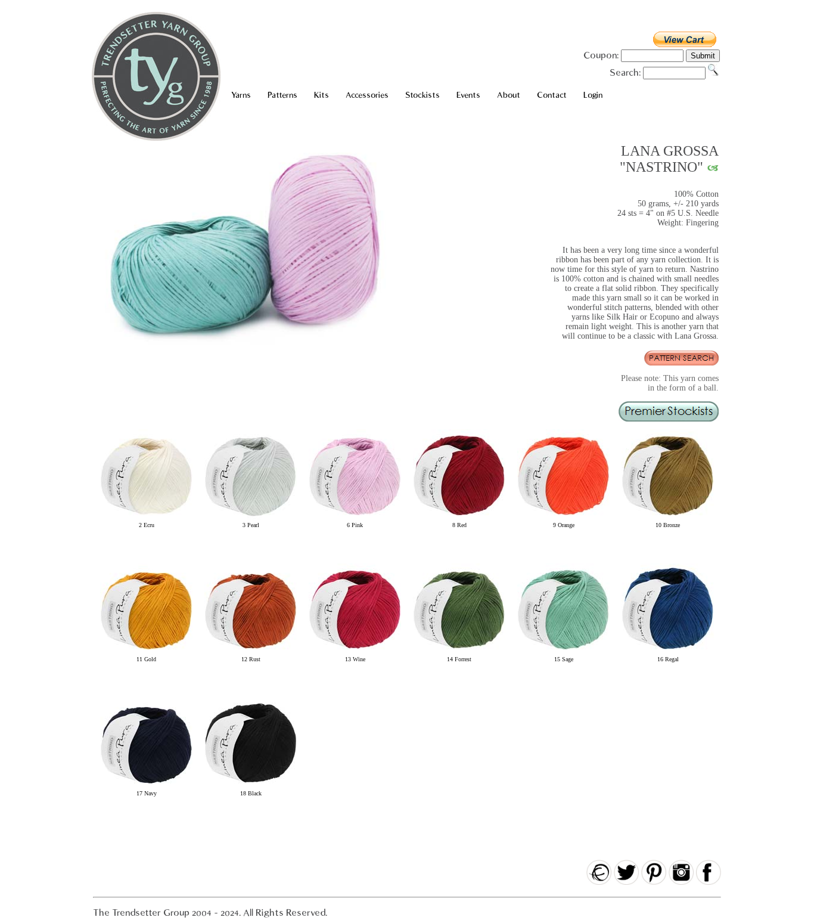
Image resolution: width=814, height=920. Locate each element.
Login (592, 95)
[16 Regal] (668, 653)
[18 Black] (250, 788)
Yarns (241, 95)
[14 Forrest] (459, 653)
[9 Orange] (563, 519)
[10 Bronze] (668, 519)
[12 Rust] (250, 653)
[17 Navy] (146, 788)
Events (468, 95)
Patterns (282, 95)
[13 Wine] (355, 653)
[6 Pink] (355, 519)
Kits (321, 95)
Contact (552, 95)
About (508, 95)
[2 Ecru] (146, 519)
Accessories (367, 95)
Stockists (422, 95)
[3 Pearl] (250, 519)
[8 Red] (459, 519)
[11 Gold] (146, 653)
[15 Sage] (563, 653)
